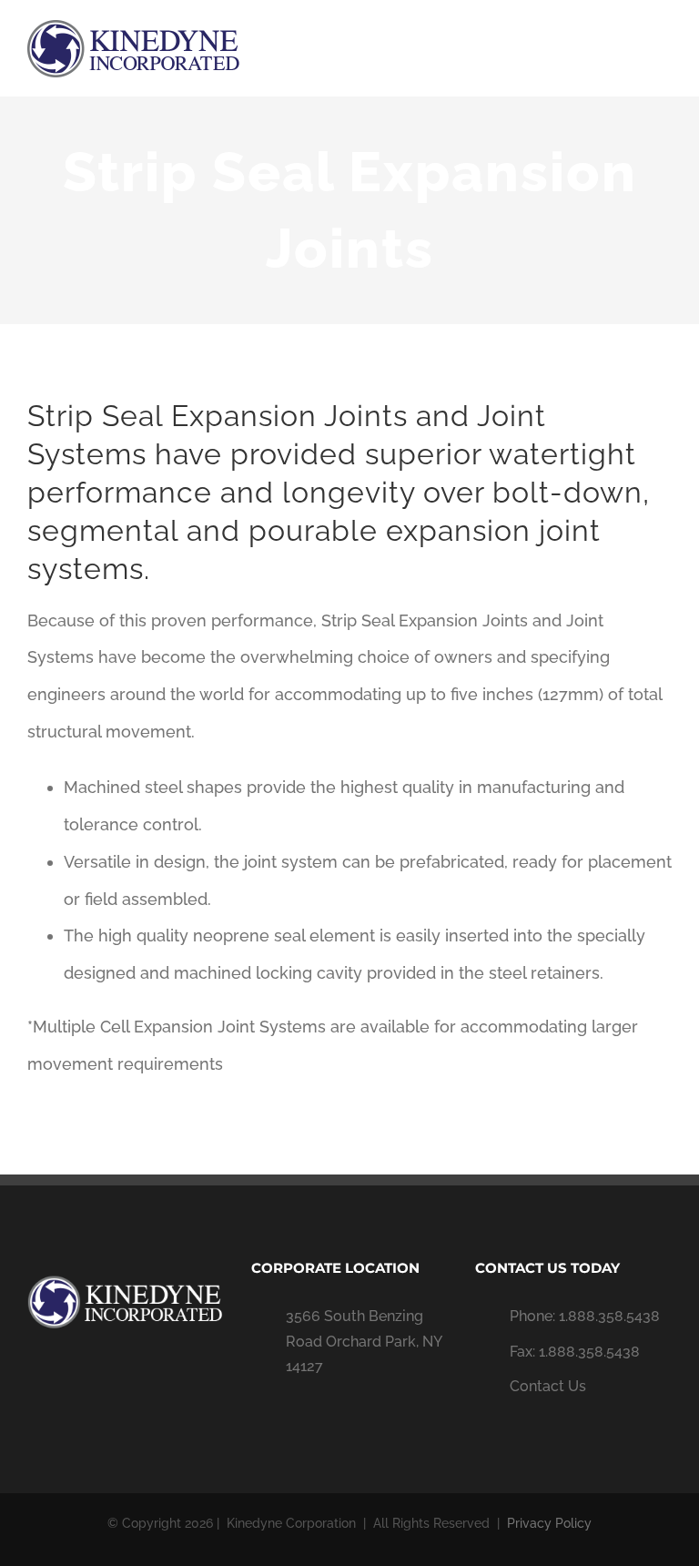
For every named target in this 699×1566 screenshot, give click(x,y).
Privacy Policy (549, 1523)
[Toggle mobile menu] (664, 50)
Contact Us (548, 1386)
